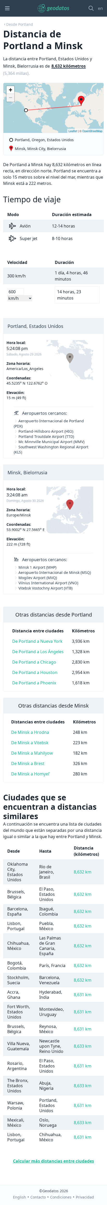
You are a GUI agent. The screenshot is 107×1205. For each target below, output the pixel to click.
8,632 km (82, 872)
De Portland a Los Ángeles (38, 652)
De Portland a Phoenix (34, 683)
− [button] (10, 97)
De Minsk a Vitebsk (30, 743)
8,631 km (82, 994)
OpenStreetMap (92, 131)
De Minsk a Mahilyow (32, 753)
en (100, 8)
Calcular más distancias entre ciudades (53, 1161)
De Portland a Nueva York (37, 641)
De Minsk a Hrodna (30, 732)
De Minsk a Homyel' (30, 774)
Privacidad (85, 1197)
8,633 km (82, 1046)
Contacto (38, 1197)
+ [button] (10, 90)
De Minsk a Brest (27, 763)
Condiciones (60, 1197)
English (19, 1197)
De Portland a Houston (34, 672)
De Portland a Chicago (34, 662)
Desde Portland (19, 24)
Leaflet (73, 131)
